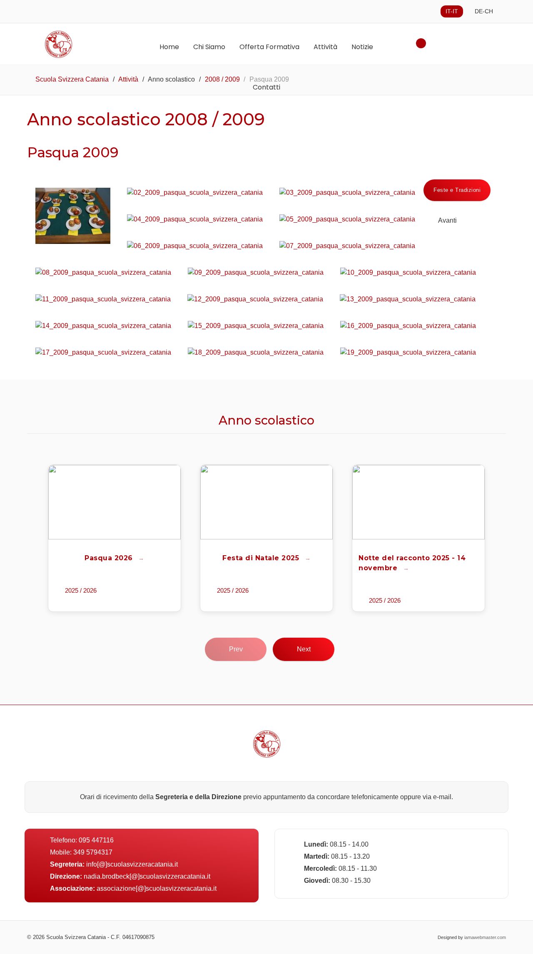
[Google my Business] (275, 937)
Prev (236, 649)
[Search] (421, 43)
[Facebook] (258, 937)
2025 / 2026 (81, 590)
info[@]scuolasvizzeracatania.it (132, 864)
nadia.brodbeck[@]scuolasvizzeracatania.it (147, 876)
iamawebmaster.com (485, 937)
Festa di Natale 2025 (261, 558)
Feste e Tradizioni (457, 190)
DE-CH (484, 11)
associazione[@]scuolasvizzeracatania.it (157, 888)
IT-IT (452, 11)
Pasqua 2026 (110, 558)
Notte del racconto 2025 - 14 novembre (412, 563)
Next (304, 649)
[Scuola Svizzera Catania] (81, 44)
